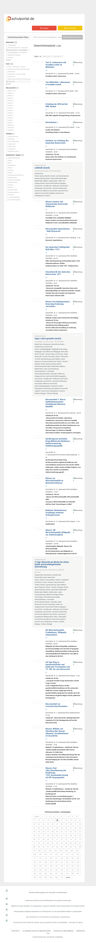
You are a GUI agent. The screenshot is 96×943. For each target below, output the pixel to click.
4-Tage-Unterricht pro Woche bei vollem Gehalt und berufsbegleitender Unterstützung (52, 564)
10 (76, 816)
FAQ (48, 933)
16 (57, 820)
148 (56, 870)
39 (62, 828)
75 (75, 839)
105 (66, 851)
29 (66, 824)
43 (80, 828)
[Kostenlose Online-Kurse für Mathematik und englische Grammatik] (48, 898)
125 (78, 858)
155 (45, 873)
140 (61, 866)
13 (43, 820)
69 (48, 839)
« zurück (36, 816)
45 (39, 832)
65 (80, 835)
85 (71, 843)
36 (48, 828)
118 (40, 858)
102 (50, 851)
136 (40, 866)
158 (61, 873)
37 (52, 828)
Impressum (80, 931)
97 (75, 847)
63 (71, 835)
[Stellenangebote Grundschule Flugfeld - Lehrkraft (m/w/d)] (77, 164)
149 (61, 870)
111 (51, 854)
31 (75, 824)
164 (45, 877)
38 (57, 828)
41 (71, 828)
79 (43, 843)
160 (72, 873)
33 (34, 828)
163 (40, 877)
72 (62, 839)
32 (80, 824)
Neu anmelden (71, 28)
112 (56, 854)
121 (56, 858)
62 (66, 835)
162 (34, 877)
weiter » (68, 877)
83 (62, 843)
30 (71, 824)
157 (56, 873)
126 (34, 862)
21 (80, 820)
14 (48, 820)
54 (80, 832)
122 (61, 858)
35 (43, 828)
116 (78, 854)
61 (62, 835)
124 (72, 858)
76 (80, 839)
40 (66, 828)
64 (75, 835)
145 (40, 870)
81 (52, 843)
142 (72, 866)
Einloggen (44, 28)
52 (71, 832)
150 (67, 870)
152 (78, 870)
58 (48, 835)
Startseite (15, 931)
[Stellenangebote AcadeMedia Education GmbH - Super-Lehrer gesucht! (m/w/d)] (77, 335)
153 (34, 873)
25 (48, 824)
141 (67, 866)
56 (39, 835)
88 (34, 847)
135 (34, 866)
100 (39, 851)
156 (51, 873)
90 (43, 847)
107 (77, 851)
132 (67, 862)
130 (56, 862)
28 (62, 824)
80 (48, 843)
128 (45, 862)
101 (44, 851)
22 (34, 824)
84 (66, 843)
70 (52, 839)
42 (75, 828)
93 (57, 847)
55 (34, 835)
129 (51, 862)
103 (55, 851)
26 (52, 824)
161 (78, 873)
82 (57, 843)
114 (67, 854)
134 (78, 862)
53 (75, 832)
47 (48, 832)
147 (51, 870)
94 (62, 847)
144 (34, 870)
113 (61, 854)
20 (75, 820)
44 (34, 832)
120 (51, 858)
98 (80, 847)
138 (51, 866)
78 (39, 843)
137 (45, 866)
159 (67, 873)
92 (52, 847)
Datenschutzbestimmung (64, 931)
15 (52, 820)
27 (57, 824)
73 (66, 839)
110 (45, 854)
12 (39, 820)
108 (34, 854)
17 (62, 820)
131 (61, 862)
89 (39, 847)
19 (71, 820)
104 (61, 851)
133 (72, 862)
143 (78, 866)
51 (66, 832)
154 (40, 873)
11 (34, 820)
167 (61, 877)
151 (72, 870)
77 (34, 843)
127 (40, 862)
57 (43, 835)
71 (57, 839)
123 (67, 858)
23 (39, 824)
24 (43, 824)
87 (80, 843)
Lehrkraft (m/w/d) (42, 168)
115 (72, 854)
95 (66, 847)
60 (57, 835)
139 (56, 866)
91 (48, 847)
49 (57, 832)
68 (43, 839)
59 (52, 835)
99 (34, 851)
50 (62, 832)
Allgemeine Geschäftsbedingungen (37, 931)
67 (39, 839)
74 (71, 839)
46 (43, 832)
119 (45, 858)
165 (51, 877)
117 (34, 858)
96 (71, 847)
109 (40, 854)
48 (52, 832)
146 (45, 870)
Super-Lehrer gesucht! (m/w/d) (48, 338)
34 (39, 828)
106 (71, 851)
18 (66, 820)
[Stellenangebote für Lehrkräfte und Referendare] (48, 890)
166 (56, 877)
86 (75, 843)
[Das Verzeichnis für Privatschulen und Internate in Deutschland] (48, 915)
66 (34, 839)
